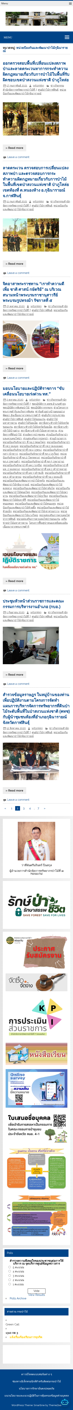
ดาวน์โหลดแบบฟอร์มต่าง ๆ (36, 1374)
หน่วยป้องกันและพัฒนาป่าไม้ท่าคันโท (33, 488)
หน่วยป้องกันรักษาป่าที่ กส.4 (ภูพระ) (22, 449)
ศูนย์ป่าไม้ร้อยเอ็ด (28, 422)
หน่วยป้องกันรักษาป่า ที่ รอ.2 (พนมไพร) (24, 442)
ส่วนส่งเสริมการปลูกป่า (35, 438)
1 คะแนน (18, 1284)
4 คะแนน (18, 1271)
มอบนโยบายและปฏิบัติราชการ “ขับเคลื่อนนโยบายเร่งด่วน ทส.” (33, 390)
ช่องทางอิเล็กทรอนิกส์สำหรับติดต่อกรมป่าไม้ (36, 1381)
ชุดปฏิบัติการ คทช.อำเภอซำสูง (49, 403)
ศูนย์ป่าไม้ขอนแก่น (35, 419)
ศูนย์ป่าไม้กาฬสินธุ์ (48, 89)
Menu (4, 3)
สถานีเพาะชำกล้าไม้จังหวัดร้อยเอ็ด (33, 426)
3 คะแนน (18, 1275)
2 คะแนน (18, 1280)
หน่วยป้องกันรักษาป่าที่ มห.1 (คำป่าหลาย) (44, 469)
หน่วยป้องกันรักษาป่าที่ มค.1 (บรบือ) (22, 465)
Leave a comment (18, 157)
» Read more (14, 148)
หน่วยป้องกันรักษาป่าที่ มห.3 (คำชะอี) (23, 472)
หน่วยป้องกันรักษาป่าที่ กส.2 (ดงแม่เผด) (41, 446)
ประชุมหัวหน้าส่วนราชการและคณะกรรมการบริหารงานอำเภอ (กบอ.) (33, 603)
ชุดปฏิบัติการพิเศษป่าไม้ (16, 407)
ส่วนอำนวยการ (58, 438)
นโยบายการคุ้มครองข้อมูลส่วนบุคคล (37, 1358)
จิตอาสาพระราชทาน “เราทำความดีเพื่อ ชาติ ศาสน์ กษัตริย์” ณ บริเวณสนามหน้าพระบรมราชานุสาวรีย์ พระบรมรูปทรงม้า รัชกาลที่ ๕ (33, 292)
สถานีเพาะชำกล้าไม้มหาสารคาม (39, 430)
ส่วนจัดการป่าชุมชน (34, 434)
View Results (36, 1295)
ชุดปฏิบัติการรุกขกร (41, 407)
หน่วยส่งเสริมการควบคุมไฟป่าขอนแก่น (38, 518)
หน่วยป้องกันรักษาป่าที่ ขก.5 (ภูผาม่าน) (42, 461)
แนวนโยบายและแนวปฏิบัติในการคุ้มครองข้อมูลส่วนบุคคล (36, 1395)
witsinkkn (38, 85)
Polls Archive (18, 1298)
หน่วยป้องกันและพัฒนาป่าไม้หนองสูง (35, 503)
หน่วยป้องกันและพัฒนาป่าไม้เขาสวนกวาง (36, 511)
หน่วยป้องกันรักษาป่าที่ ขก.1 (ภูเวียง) (39, 453)
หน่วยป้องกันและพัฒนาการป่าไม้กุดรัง (24, 480)
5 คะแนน (18, 1267)
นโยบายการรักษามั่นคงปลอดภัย (36, 1388)
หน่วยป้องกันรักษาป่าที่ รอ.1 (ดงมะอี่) (43, 476)
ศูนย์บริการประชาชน (53, 415)
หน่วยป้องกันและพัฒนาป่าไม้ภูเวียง (28, 495)
